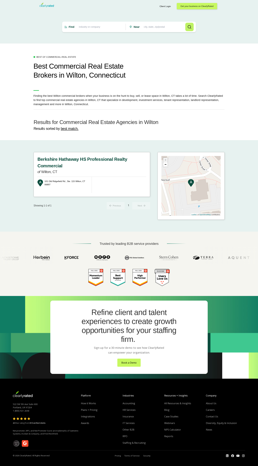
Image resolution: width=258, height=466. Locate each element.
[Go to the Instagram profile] (243, 456)
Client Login (165, 6)
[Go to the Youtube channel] (238, 456)
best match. (70, 129)
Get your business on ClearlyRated (197, 6)
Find (71, 26)
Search (189, 27)
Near (137, 26)
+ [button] (165, 160)
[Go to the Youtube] (232, 456)
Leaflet (193, 214)
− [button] (165, 164)
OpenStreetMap (205, 214)
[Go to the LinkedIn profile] (227, 456)
